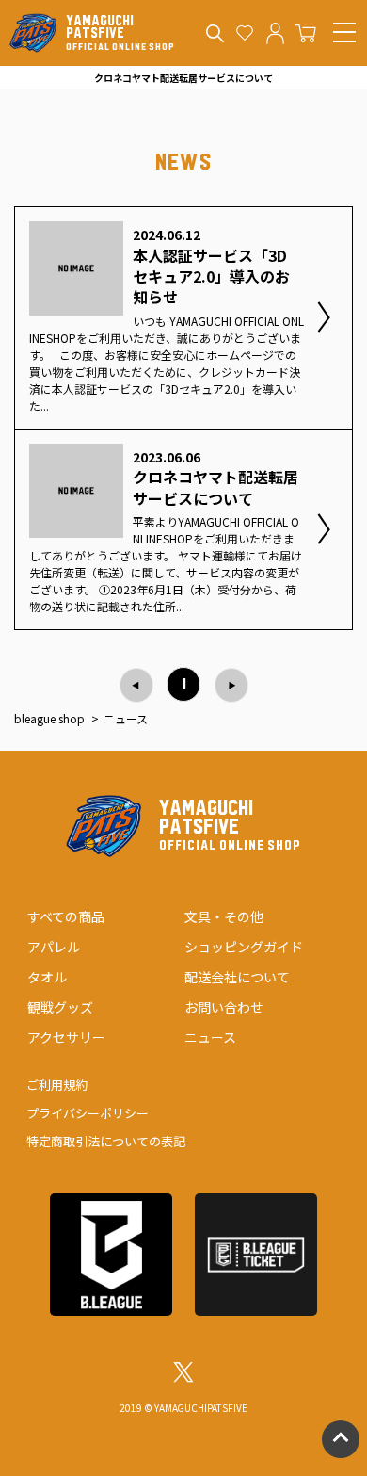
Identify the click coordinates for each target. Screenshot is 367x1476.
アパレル (53, 946)
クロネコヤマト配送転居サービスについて (183, 78)
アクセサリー (66, 1037)
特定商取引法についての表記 (105, 1141)
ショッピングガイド (243, 946)
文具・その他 (223, 916)
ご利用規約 (57, 1085)
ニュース (210, 1037)
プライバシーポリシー (87, 1113)
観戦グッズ (60, 1007)
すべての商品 (65, 916)
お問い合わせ (223, 1007)
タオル (47, 976)
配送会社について (237, 976)
